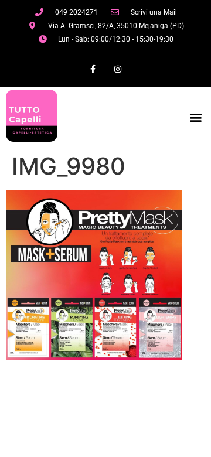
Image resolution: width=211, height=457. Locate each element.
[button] (195, 117)
